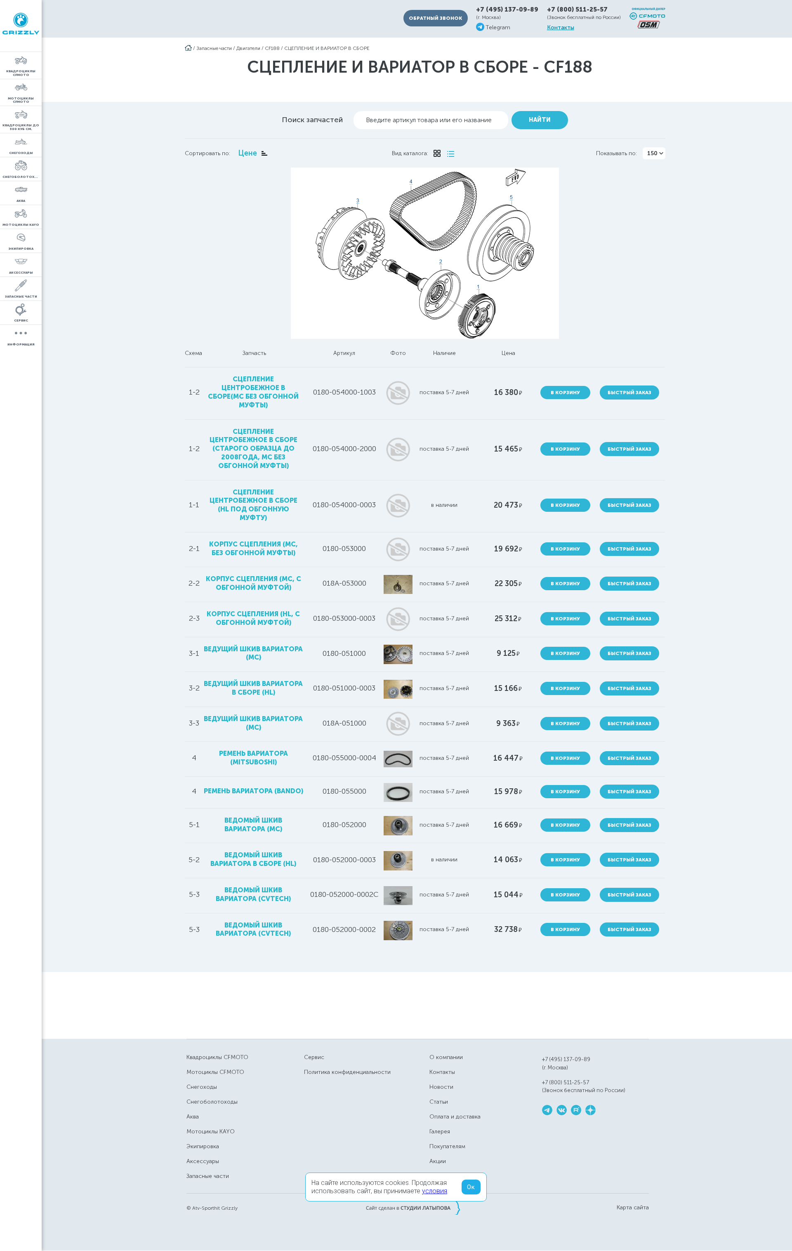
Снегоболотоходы (212, 1101)
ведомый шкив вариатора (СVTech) (253, 894)
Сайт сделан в (413, 1208)
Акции (437, 1161)
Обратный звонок (435, 18)
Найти (540, 119)
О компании (446, 1057)
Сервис (314, 1057)
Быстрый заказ (629, 392)
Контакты (560, 28)
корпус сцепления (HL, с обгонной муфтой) (253, 618)
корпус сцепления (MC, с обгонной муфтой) (253, 583)
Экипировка (202, 1146)
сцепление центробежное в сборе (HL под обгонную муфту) (253, 505)
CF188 (272, 48)
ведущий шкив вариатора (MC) (253, 653)
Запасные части (214, 48)
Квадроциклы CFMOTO (217, 1057)
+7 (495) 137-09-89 (507, 10)
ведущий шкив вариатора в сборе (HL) (253, 688)
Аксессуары (202, 1161)
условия (434, 1191)
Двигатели (248, 48)
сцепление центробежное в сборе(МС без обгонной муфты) (253, 392)
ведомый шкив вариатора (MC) (253, 824)
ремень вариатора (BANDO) (253, 791)
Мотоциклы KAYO (210, 1131)
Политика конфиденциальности (347, 1072)
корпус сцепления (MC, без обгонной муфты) (253, 548)
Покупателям (447, 1146)
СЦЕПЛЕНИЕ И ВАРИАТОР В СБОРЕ (327, 48)
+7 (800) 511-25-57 (577, 9)
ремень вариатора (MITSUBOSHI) (253, 758)
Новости (441, 1086)
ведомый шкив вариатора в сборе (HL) (253, 859)
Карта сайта (633, 1208)
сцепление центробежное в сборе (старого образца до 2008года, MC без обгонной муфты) (253, 449)
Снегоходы (201, 1086)
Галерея (439, 1131)
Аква (192, 1116)
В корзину (565, 392)
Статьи (438, 1101)
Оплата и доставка (455, 1116)
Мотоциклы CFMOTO (215, 1072)
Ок (471, 1187)
